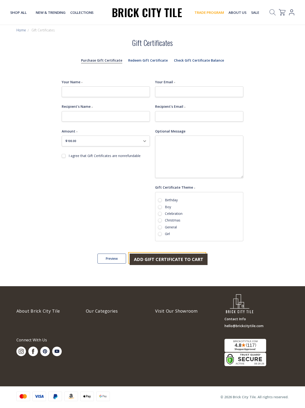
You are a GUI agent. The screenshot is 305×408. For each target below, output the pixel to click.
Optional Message (170, 131)
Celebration (174, 213)
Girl (167, 233)
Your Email (165, 82)
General (171, 227)
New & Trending (51, 12)
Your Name (72, 82)
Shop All (19, 12)
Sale (255, 12)
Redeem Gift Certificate (148, 60)
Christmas (172, 220)
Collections (81, 12)
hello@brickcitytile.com (244, 326)
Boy (168, 207)
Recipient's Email (170, 106)
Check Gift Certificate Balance (199, 60)
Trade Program (209, 12)
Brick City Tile (147, 12)
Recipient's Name (77, 106)
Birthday (171, 200)
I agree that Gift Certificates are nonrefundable (105, 155)
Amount (69, 131)
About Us (237, 12)
